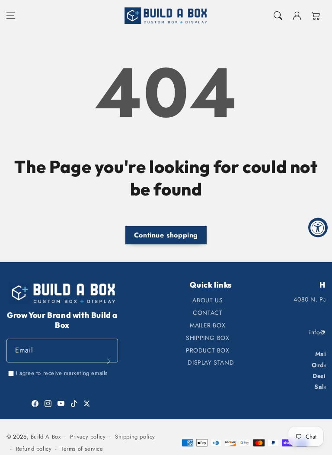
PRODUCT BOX (208, 350)
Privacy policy (87, 437)
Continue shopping (166, 235)
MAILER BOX (207, 325)
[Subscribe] (108, 361)
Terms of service (82, 449)
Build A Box (46, 437)
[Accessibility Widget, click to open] (318, 227)
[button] (10, 15)
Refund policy (34, 449)
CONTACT (207, 312)
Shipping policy (135, 437)
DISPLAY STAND (211, 362)
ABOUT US (207, 300)
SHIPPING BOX (207, 337)
